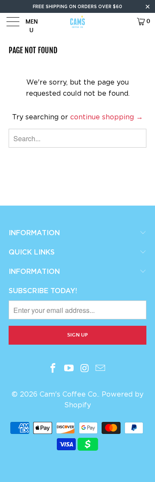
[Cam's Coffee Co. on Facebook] (53, 368)
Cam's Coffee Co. (69, 394)
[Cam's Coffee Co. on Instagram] (85, 368)
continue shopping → (106, 117)
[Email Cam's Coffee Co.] (100, 368)
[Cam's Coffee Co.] (77, 21)
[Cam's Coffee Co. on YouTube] (69, 368)
